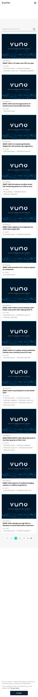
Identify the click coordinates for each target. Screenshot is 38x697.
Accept (19, 693)
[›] (27, 538)
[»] (31, 538)
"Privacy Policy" (14, 688)
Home (3, 8)
